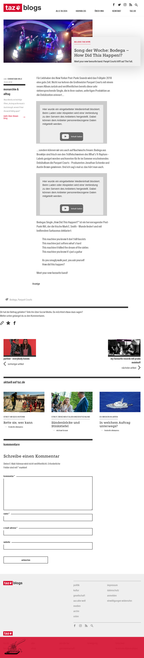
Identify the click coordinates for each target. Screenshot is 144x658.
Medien (77, 605)
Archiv (76, 611)
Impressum (112, 585)
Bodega (13, 299)
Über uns (99, 10)
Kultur (76, 590)
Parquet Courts (25, 299)
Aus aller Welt (79, 600)
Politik (76, 585)
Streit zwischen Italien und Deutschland (70, 417)
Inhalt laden (76, 136)
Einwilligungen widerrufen (119, 600)
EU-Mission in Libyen (109, 417)
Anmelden (112, 595)
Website (7, 542)
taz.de (133, 10)
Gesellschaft (79, 595)
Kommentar (9, 476)
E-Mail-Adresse (10, 528)
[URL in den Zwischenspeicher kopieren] (2, 323)
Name (7, 514)
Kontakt (116, 10)
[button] (8, 323)
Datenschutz (113, 590)
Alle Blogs (61, 10)
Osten (76, 616)
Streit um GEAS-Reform (14, 417)
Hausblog (81, 10)
